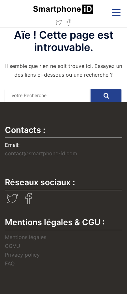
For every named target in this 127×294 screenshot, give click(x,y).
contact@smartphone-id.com (41, 153)
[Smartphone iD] (63, 9)
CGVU (12, 246)
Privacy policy (22, 254)
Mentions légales (25, 237)
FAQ (10, 263)
